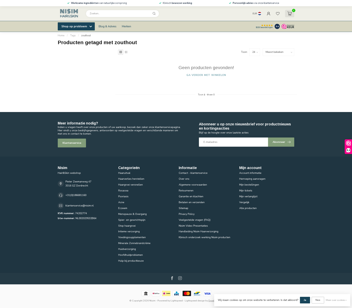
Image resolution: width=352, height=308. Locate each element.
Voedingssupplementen (132, 237)
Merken (126, 26)
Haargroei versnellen (130, 184)
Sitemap (183, 208)
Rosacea (123, 190)
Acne (121, 202)
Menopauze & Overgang (132, 214)
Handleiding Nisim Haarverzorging (198, 231)
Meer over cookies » (336, 300)
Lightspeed (177, 300)
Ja (305, 300)
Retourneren (186, 190)
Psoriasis (123, 196)
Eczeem (122, 208)
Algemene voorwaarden (193, 184)
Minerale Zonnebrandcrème (134, 243)
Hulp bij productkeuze (131, 261)
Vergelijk (244, 202)
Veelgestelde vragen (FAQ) (194, 220)
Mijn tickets (245, 190)
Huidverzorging (127, 249)
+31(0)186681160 (75, 195)
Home (61, 35)
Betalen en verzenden (192, 202)
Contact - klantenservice (193, 173)
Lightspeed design (195, 300)
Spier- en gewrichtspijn (131, 220)
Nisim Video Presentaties (193, 226)
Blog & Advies (107, 26)
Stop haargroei (127, 226)
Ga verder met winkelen (206, 75)
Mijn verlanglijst (248, 196)
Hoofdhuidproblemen (130, 255)
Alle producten (248, 208)
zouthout (86, 35)
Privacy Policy (187, 214)
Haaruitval (124, 173)
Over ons (184, 179)
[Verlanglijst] (278, 13)
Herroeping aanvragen (252, 179)
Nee (318, 300)
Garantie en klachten (191, 196)
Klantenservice (72, 143)
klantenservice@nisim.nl (79, 205)
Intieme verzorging (129, 231)
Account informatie (250, 173)
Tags (73, 35)
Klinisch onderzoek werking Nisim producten (204, 237)
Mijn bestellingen (249, 184)
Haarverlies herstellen (131, 179)
